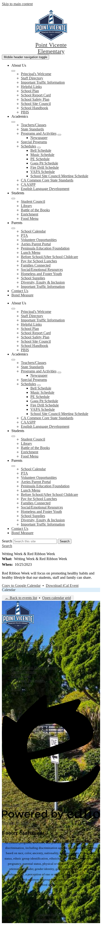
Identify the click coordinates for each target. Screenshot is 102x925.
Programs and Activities (38, 133)
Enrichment (29, 214)
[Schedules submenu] (39, 147)
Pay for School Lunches (39, 261)
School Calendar (33, 231)
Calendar (8, 590)
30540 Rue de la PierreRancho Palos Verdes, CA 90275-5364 (31, 645)
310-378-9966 (70, 894)
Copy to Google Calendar (21, 586)
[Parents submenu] (13, 228)
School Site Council (36, 104)
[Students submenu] (13, 198)
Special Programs (34, 142)
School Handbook (34, 108)
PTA (24, 235)
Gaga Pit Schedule (44, 163)
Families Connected (36, 265)
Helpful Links (31, 87)
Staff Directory (32, 78)
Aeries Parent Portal (36, 244)
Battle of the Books (35, 210)
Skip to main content (17, 4)
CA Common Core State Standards (47, 180)
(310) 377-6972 (25, 651)
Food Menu (29, 218)
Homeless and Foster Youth (41, 274)
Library (26, 206)
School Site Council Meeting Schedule (59, 176)
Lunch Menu (30, 253)
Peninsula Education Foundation (45, 248)
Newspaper (38, 138)
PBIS (25, 112)
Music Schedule (42, 155)
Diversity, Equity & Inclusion (43, 282)
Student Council (33, 201)
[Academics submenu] (13, 122)
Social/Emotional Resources (42, 270)
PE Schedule (40, 159)
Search (7, 541)
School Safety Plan (35, 99)
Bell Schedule (40, 150)
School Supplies (33, 278)
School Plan (30, 91)
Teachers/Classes (33, 125)
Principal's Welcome (36, 74)
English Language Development (45, 189)
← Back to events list (21, 598)
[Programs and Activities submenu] (59, 134)
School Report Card (36, 95)
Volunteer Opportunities (39, 240)
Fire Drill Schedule (44, 167)
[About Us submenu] (13, 71)
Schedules (28, 146)
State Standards (32, 129)
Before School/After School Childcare (49, 257)
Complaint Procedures (51, 914)
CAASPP (28, 184)
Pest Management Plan (51, 919)
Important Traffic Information (43, 82)
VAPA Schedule (42, 172)
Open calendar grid (56, 598)
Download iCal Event (62, 586)
